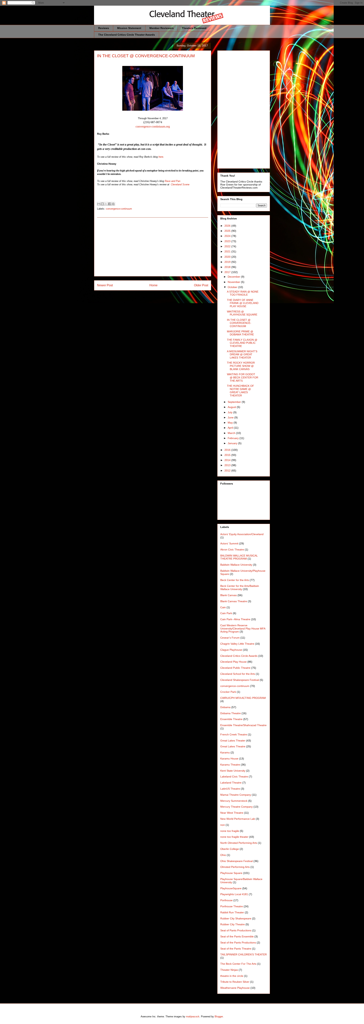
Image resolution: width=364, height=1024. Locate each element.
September (235, 401)
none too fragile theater (234, 836)
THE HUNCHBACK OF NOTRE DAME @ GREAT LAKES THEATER (240, 390)
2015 (227, 454)
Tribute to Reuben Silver (234, 981)
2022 (227, 246)
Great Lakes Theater (232, 740)
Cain (223, 607)
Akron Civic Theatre (232, 549)
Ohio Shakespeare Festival (236, 861)
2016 (227, 449)
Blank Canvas (228, 595)
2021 (227, 251)
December (234, 276)
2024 (227, 235)
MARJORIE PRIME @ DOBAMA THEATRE (240, 333)
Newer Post (105, 285)
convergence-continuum (119, 208)
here (160, 156)
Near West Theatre (231, 812)
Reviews (103, 28)
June (231, 417)
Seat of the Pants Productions (238, 942)
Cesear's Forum (230, 637)
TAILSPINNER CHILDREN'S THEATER (243, 954)
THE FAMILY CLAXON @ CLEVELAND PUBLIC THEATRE (242, 343)
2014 (227, 460)
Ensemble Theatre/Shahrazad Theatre (243, 725)
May (231, 422)
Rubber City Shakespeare (235, 918)
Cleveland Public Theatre (235, 667)
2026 (227, 225)
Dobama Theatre (230, 713)
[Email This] (99, 204)
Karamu (225, 752)
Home (153, 285)
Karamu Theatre (230, 764)
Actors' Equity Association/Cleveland (242, 534)
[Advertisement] (152, 246)
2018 (227, 267)
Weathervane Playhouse (235, 987)
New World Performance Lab (237, 818)
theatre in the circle (231, 975)
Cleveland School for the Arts (237, 673)
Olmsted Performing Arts (235, 866)
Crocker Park (228, 691)
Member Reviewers (161, 28)
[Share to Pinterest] (113, 204)
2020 (227, 256)
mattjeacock (192, 1016)
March (232, 432)
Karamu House (229, 758)
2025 (227, 230)
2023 (227, 241)
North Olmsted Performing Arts (238, 842)
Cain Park (226, 613)
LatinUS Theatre (230, 788)
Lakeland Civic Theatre (234, 776)
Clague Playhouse (231, 649)
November (234, 281)
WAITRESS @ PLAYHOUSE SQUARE (242, 313)
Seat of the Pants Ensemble (237, 936)
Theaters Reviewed (194, 28)
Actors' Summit (229, 543)
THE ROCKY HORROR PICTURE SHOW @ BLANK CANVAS (241, 366)
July (230, 412)
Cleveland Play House (233, 661)
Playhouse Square (231, 872)
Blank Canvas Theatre (233, 601)
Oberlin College (229, 848)
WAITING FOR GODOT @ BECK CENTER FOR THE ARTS (242, 377)
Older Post (201, 285)
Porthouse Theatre (231, 906)
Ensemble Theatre (231, 719)
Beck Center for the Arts (234, 580)
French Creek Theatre (233, 734)
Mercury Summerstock (233, 800)
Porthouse (226, 900)
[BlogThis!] (102, 204)
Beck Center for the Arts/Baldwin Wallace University (239, 587)
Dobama (225, 707)
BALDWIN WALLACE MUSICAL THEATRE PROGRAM (239, 557)
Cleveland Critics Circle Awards (238, 655)
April (231, 427)
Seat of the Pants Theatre (235, 948)
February (233, 438)
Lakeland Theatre (231, 782)
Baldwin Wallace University (236, 564)
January (233, 443)
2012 (227, 470)
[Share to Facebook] (109, 204)
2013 (227, 465)
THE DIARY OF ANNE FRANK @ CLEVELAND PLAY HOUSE (242, 303)
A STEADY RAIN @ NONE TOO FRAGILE (242, 293)
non (222, 824)
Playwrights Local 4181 (234, 894)
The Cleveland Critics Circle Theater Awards (126, 34)
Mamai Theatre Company (235, 794)
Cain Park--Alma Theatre (235, 619)
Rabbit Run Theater (232, 912)
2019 (227, 261)
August (232, 407)
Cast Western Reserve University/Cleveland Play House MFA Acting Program (242, 628)
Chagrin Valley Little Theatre (237, 643)
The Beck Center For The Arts (238, 963)
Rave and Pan (172, 181)
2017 (227, 272)
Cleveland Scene (180, 184)
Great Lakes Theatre (232, 746)
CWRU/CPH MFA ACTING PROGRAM (243, 697)
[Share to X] (106, 204)
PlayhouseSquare (231, 888)
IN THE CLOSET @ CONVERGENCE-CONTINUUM (239, 323)
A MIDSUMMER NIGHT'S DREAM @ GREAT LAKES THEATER (242, 354)
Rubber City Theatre (232, 924)
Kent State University (232, 770)
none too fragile (229, 830)
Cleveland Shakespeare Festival (239, 679)
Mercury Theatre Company (236, 806)
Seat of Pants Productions (235, 930)
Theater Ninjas (229, 969)
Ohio (223, 854)
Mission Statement (129, 28)
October (233, 287)
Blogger (219, 1016)
